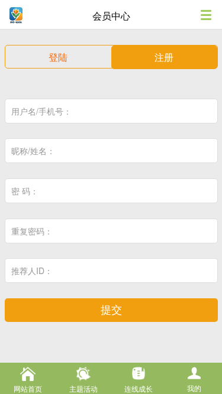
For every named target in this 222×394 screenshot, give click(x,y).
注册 (164, 57)
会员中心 (111, 15)
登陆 (58, 57)
